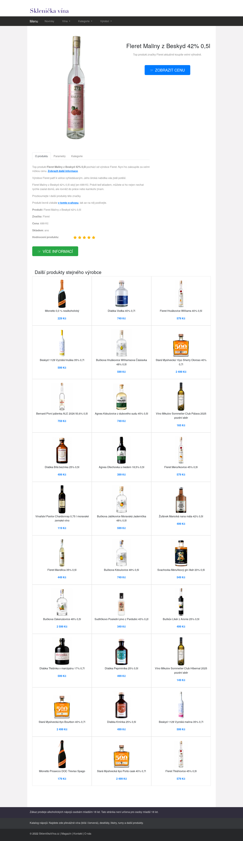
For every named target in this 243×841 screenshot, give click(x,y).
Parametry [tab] (60, 156)
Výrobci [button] (105, 21)
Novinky (49, 21)
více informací (58, 251)
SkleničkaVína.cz (49, 833)
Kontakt (77, 833)
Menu (34, 21)
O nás (87, 833)
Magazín (66, 833)
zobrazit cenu (170, 70)
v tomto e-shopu (68, 203)
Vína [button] (65, 21)
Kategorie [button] (84, 21)
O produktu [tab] (41, 156)
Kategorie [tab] (77, 156)
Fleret (160, 54)
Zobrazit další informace (63, 171)
